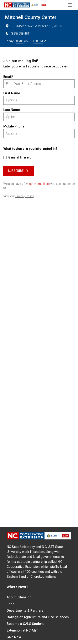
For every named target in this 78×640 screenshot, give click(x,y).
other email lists (39, 183)
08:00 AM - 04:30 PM (29, 41)
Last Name (11, 110)
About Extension (19, 597)
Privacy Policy (24, 196)
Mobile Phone (13, 126)
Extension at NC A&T (22, 630)
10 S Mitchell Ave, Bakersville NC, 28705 (36, 26)
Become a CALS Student (25, 624)
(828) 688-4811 (21, 33)
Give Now (14, 637)
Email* (8, 77)
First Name (11, 93)
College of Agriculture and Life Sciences (38, 617)
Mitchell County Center (30, 17)
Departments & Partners (25, 610)
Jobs (10, 604)
